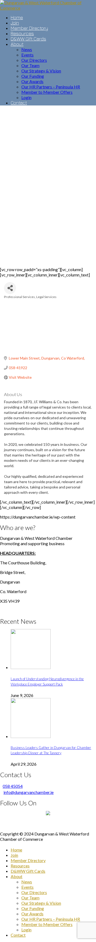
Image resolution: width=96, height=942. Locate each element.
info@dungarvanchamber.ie (28, 792)
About (16, 876)
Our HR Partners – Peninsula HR (50, 918)
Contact (18, 934)
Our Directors (34, 892)
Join (14, 855)
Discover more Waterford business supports (48, 824)
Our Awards (32, 913)
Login (26, 929)
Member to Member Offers (47, 924)
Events (27, 887)
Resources (20, 865)
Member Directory (28, 860)
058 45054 (13, 786)
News (26, 881)
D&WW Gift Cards (28, 871)
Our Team (30, 897)
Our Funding (32, 908)
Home (16, 849)
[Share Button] (10, 288)
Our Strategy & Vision (41, 903)
